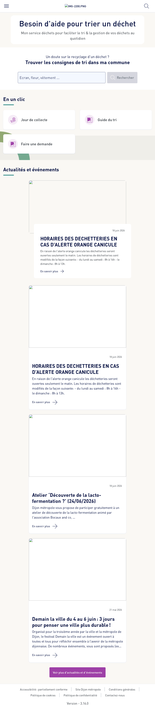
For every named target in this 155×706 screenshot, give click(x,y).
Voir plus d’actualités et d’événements (77, 672)
